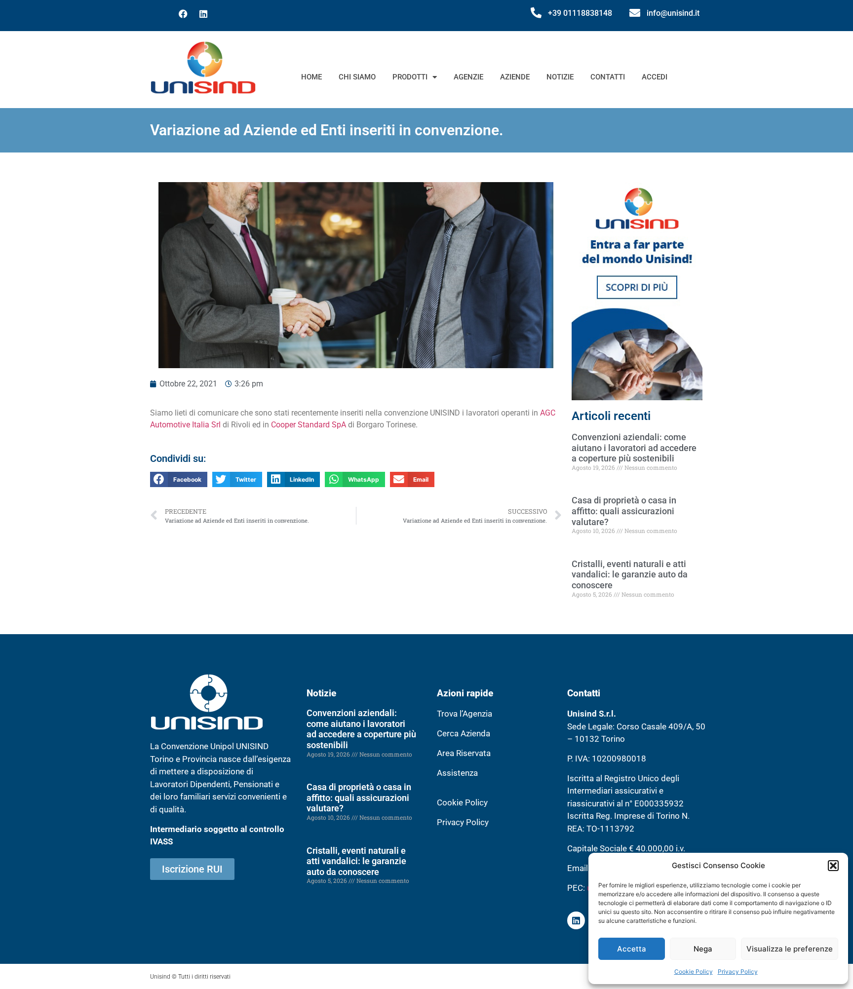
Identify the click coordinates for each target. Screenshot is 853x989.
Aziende (515, 77)
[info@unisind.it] (634, 12)
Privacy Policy (738, 971)
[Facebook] (183, 14)
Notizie (560, 77)
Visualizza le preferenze (789, 948)
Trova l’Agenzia (464, 714)
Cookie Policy (693, 971)
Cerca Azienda (463, 733)
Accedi (654, 77)
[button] (833, 866)
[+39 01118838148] (536, 12)
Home (311, 77)
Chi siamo (357, 77)
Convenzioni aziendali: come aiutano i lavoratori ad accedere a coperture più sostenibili (634, 447)
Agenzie (468, 77)
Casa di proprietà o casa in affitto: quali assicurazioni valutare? (624, 511)
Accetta (631, 948)
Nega (703, 948)
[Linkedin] (203, 14)
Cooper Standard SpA (308, 424)
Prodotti (409, 77)
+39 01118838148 (580, 13)
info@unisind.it (673, 13)
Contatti (607, 77)
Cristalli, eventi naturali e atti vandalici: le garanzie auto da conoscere (630, 574)
